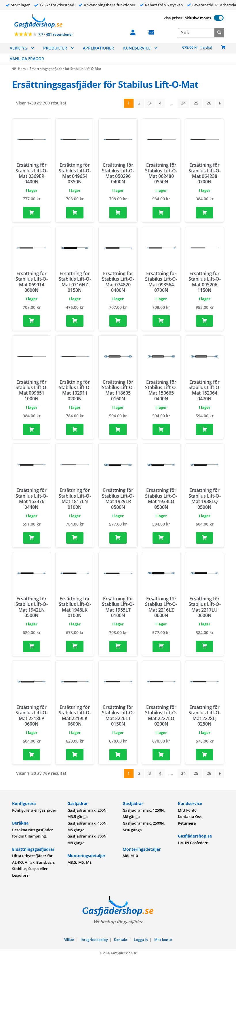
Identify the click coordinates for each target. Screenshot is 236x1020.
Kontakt (120, 939)
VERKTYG (18, 48)
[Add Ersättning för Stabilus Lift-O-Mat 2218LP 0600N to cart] (31, 754)
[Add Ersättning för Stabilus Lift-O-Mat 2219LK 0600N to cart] (74, 754)
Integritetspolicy (94, 939)
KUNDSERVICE (137, 48)
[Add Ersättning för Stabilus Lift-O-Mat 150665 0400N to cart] (161, 429)
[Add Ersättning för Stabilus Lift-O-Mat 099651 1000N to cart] (31, 429)
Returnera (187, 823)
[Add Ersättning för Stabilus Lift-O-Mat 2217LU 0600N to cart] (204, 646)
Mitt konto (187, 810)
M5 (81, 862)
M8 (89, 862)
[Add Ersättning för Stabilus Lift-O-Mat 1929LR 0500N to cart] (118, 538)
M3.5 (71, 862)
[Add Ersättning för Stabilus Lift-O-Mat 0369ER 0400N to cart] (31, 212)
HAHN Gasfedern (193, 842)
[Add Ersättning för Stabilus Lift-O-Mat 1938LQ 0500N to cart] (204, 538)
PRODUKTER (55, 48)
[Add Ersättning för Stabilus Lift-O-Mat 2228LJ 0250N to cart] (204, 754)
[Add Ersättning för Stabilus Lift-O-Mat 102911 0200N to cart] (74, 429)
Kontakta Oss (189, 816)
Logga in (141, 939)
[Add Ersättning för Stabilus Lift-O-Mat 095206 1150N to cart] (204, 321)
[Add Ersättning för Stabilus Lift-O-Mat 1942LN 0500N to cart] (31, 646)
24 (183, 103)
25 (196, 103)
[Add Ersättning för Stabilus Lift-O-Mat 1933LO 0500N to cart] (161, 538)
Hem (22, 68)
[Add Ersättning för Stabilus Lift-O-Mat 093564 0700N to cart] (161, 321)
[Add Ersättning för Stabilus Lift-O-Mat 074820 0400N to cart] (118, 321)
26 (209, 103)
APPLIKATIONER (98, 48)
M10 (134, 855)
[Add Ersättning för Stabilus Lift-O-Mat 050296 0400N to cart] (118, 212)
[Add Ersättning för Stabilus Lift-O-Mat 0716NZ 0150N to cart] (74, 321)
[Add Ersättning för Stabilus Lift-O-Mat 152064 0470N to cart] (204, 429)
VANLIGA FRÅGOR (27, 58)
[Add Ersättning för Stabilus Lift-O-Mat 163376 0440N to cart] (31, 538)
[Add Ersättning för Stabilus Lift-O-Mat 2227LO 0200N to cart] (161, 754)
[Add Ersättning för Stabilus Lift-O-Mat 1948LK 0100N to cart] (74, 646)
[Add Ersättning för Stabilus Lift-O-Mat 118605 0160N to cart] (118, 429)
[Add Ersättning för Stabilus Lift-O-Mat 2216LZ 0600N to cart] (161, 646)
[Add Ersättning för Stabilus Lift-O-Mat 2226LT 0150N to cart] (118, 754)
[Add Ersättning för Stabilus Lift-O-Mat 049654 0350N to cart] (74, 212)
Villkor (69, 939)
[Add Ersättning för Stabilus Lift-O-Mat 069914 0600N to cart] (31, 321)
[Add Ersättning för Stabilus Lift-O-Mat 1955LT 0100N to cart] (118, 646)
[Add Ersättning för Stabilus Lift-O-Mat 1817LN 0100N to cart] (74, 538)
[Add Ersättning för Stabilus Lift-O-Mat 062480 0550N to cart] (161, 212)
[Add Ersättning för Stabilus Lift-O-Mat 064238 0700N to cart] (204, 212)
